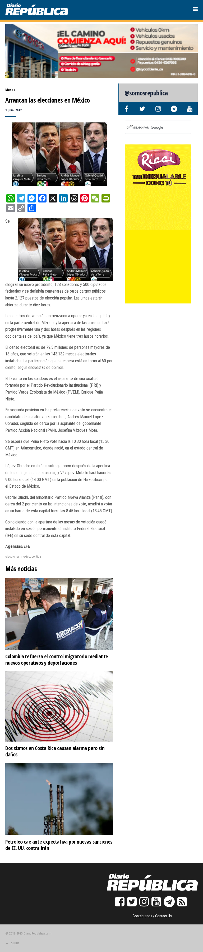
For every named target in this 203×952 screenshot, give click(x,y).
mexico (25, 556)
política (36, 556)
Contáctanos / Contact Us (152, 916)
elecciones (12, 556)
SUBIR (15, 943)
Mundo (10, 89)
